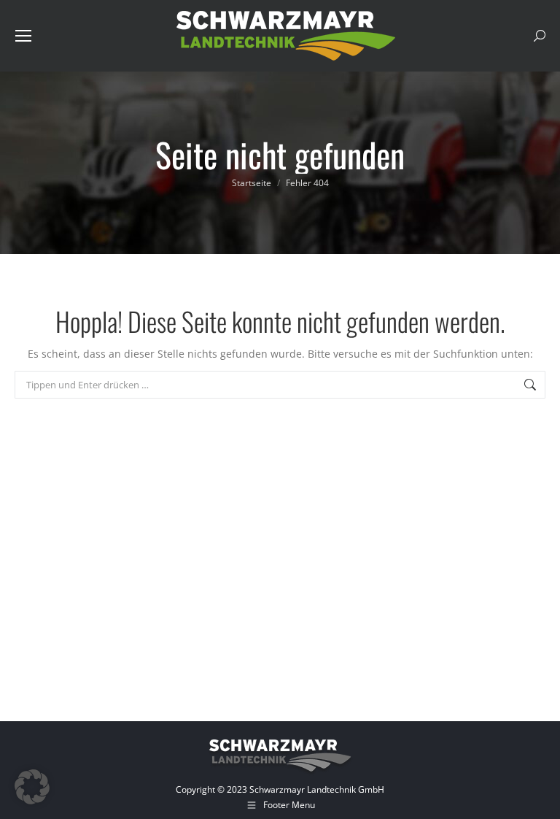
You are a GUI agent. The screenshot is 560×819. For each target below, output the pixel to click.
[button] (32, 787)
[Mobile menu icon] (23, 36)
